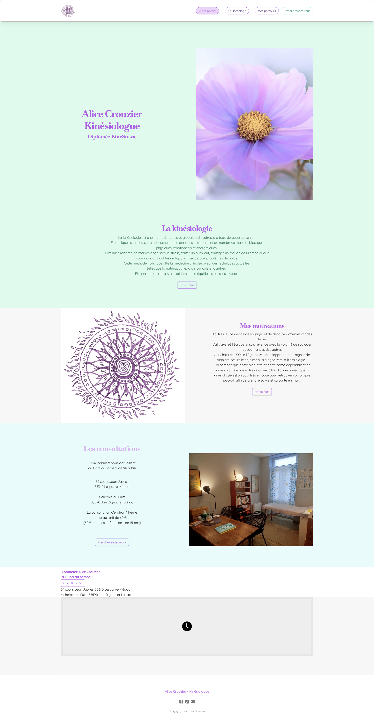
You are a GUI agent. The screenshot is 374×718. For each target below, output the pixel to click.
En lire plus (187, 285)
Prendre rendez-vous (112, 542)
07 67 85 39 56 (72, 583)
